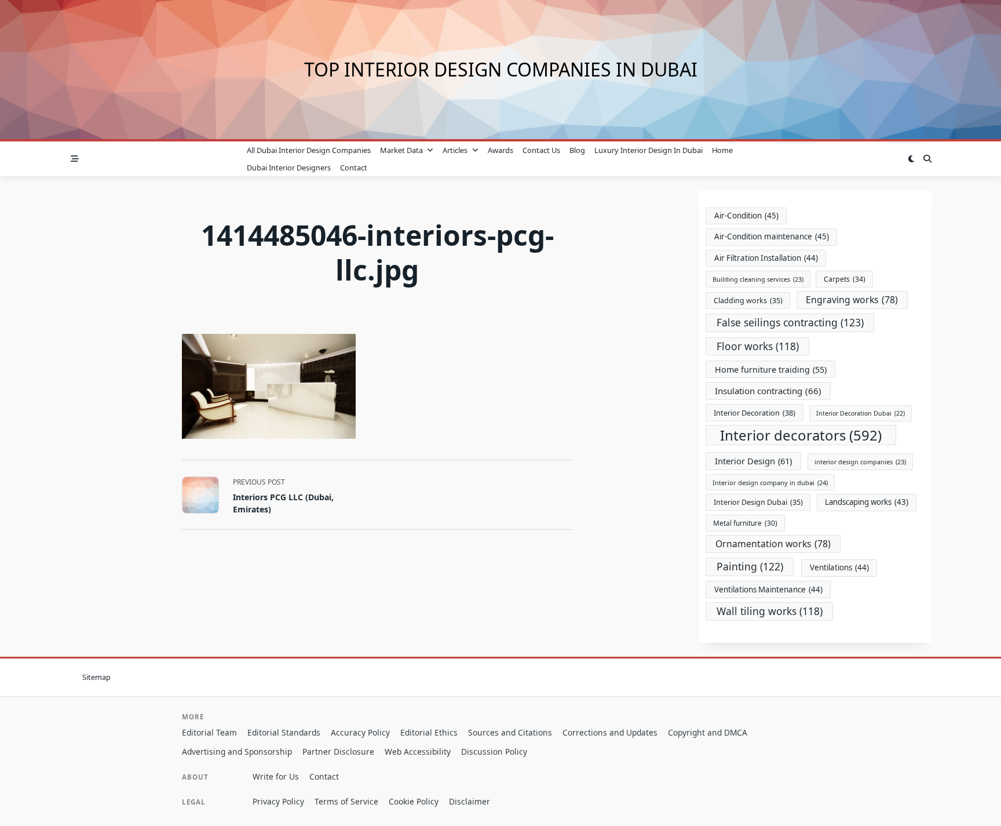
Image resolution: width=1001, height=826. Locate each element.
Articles (455, 150)
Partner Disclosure (338, 751)
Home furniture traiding (771, 369)
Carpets (844, 279)
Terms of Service (346, 801)
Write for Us (276, 776)
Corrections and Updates (609, 732)
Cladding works (748, 300)
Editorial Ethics (429, 732)
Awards (500, 150)
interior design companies (860, 461)
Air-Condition (746, 215)
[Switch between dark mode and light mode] (911, 159)
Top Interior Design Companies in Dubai (500, 69)
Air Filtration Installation (766, 258)
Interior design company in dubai (770, 482)
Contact (353, 167)
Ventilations (839, 567)
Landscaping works (866, 502)
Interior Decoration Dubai (860, 413)
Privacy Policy (278, 801)
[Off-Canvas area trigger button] (75, 159)
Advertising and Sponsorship (237, 751)
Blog (577, 150)
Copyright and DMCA (707, 732)
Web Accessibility (418, 751)
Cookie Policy (414, 801)
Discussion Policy (494, 751)
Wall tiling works (770, 611)
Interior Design (753, 461)
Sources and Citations (510, 732)
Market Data (401, 150)
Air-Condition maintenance (771, 236)
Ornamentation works (773, 543)
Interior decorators (801, 435)
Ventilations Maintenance (768, 589)
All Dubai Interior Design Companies (309, 150)
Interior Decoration (754, 412)
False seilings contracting (790, 322)
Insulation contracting (768, 390)
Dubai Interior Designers (289, 167)
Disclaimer (469, 801)
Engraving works (852, 299)
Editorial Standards (283, 732)
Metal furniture (745, 522)
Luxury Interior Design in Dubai (648, 150)
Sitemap (96, 677)
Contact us (541, 150)
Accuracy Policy (360, 732)
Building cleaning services (758, 279)
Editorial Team (209, 732)
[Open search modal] (927, 159)
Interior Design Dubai (758, 502)
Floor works (758, 346)
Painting (750, 566)
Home (722, 150)
